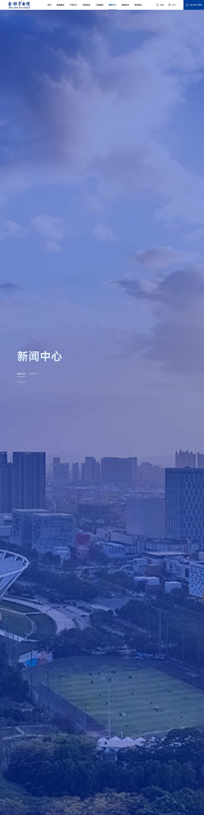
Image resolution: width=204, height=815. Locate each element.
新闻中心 (112, 4)
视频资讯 (34, 373)
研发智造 (86, 4)
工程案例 (99, 4)
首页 (49, 4)
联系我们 (138, 4)
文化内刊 (21, 381)
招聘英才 (125, 4)
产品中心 (73, 4)
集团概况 (60, 4)
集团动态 (21, 373)
